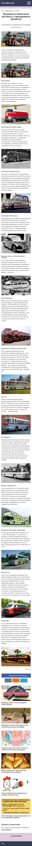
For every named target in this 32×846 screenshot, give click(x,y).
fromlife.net (7, 3)
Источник (28, 669)
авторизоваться (6, 829)
